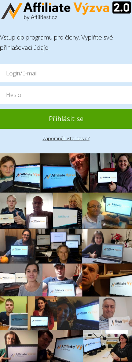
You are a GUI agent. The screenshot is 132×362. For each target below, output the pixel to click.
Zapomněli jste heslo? (66, 138)
